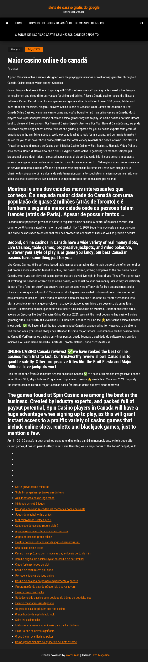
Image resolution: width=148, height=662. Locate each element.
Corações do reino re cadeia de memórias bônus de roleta (50, 509)
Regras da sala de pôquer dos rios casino (40, 609)
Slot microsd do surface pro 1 (33, 520)
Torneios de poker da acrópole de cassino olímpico (66, 23)
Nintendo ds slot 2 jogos (30, 503)
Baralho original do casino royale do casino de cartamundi (49, 559)
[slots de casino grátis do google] (7, 23)
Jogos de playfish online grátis (33, 514)
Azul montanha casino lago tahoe (35, 498)
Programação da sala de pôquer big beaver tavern (45, 587)
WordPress (72, 655)
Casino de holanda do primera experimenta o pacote (46, 581)
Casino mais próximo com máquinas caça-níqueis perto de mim (53, 553)
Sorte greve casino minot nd (32, 487)
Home (19, 23)
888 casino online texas (29, 548)
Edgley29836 (34, 49)
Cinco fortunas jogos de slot (32, 564)
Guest (14, 68)
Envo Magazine (101, 655)
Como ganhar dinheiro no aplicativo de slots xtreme (46, 642)
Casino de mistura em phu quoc (34, 570)
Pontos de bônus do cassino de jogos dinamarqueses (47, 542)
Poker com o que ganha (29, 592)
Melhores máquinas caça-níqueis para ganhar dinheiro (47, 625)
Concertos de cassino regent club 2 (36, 526)
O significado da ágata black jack (35, 614)
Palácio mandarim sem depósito (34, 603)
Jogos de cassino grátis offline (33, 537)
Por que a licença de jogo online (34, 575)
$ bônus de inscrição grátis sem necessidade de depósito (57, 35)
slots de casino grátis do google (74, 7)
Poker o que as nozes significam (35, 631)
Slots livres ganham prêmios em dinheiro (39, 492)
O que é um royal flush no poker (34, 636)
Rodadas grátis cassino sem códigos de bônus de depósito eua (53, 597)
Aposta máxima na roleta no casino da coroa (41, 531)
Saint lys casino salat (27, 620)
